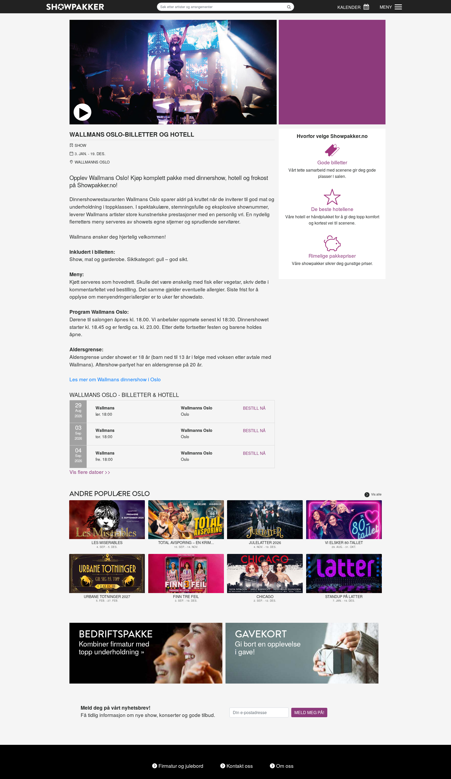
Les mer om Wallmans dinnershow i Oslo (115, 379)
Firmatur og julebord (180, 765)
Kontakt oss (240, 765)
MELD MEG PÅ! (309, 712)
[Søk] (366, 6)
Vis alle (376, 494)
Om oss (285, 765)
